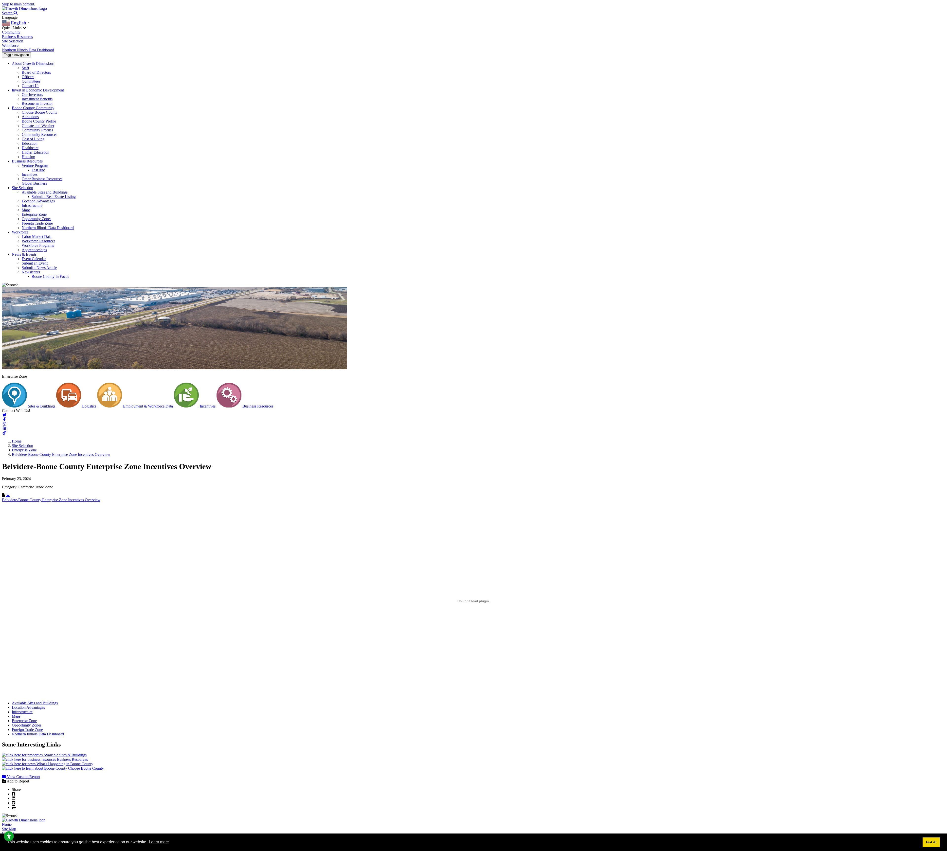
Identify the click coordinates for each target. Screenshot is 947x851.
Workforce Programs (38, 245)
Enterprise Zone (34, 214)
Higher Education (35, 152)
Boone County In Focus (50, 276)
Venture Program (35, 165)
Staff (25, 68)
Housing (28, 157)
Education (29, 143)
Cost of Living (33, 139)
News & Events (24, 254)
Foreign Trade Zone (37, 223)
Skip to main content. (18, 4)
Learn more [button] (159, 842)
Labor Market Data (37, 236)
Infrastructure (32, 205)
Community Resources (39, 134)
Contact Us (30, 86)
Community (11, 32)
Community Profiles (37, 130)
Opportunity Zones (36, 219)
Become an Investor (37, 103)
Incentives (29, 174)
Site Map (9, 829)
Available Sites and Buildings (45, 192)
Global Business (34, 183)
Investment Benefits (37, 99)
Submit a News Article (39, 268)
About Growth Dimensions (33, 63)
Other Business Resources (42, 179)
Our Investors (32, 94)
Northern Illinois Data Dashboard (28, 50)
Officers (28, 77)
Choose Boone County (39, 112)
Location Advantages (38, 201)
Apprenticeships (34, 250)
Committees (31, 81)
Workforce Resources (38, 241)
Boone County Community (33, 108)
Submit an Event (35, 263)
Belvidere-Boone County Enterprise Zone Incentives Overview (51, 500)
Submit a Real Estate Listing (54, 197)
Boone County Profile (39, 121)
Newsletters (31, 272)
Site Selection (12, 41)
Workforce (10, 45)
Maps (26, 210)
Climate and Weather (38, 126)
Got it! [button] (931, 842)
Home (7, 824)
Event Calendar (34, 259)
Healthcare (30, 148)
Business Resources (17, 37)
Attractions (30, 117)
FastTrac (38, 170)
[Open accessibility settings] (9, 836)
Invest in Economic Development (38, 90)
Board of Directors (36, 72)
